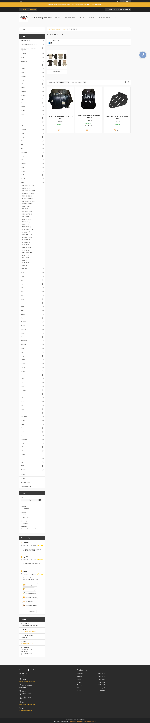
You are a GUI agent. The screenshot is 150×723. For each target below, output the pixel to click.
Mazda (23, 325)
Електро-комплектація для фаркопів (28, 48)
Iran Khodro (24, 268)
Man (22, 318)
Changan (23, 91)
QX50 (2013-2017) (27, 247)
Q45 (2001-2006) (27, 237)
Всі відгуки (32, 611)
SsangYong (24, 416)
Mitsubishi (23, 344)
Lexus (22, 306)
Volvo (22, 443)
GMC (22, 159)
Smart (22, 409)
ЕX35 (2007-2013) (27, 188)
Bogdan (23, 454)
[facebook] (49, 43)
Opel (22, 352)
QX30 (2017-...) (26, 245)
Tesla (22, 428)
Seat (22, 397)
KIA (22, 295)
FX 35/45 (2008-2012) (28, 198)
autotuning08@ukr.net (27, 643)
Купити (62, 130)
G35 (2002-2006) (27, 211)
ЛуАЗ (22, 466)
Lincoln (23, 314)
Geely (22, 156)
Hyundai (23, 178)
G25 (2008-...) (26, 209)
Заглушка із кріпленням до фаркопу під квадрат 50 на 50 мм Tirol (32, 549)
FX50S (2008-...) (26, 206)
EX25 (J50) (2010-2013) (29, 185)
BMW (22, 72)
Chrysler (23, 106)
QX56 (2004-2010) (27, 252)
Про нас (82, 17)
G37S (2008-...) (26, 216)
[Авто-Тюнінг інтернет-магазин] (23, 18)
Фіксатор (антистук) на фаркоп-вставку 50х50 (31, 564)
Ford (22, 148)
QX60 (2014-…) (26, 258)
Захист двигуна (57, 71)
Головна (57, 17)
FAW (22, 140)
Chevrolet (23, 103)
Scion (22, 394)
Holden (23, 171)
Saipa (22, 386)
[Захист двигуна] (57, 60)
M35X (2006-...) (26, 227)
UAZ (22, 435)
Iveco (22, 276)
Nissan (22, 348)
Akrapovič (23, 53)
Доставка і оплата (104, 17)
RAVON (23, 367)
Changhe (23, 95)
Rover (22, 375)
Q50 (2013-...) (26, 240)
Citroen (23, 110)
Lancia (22, 299)
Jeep (22, 287)
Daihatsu (23, 129)
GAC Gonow (24, 152)
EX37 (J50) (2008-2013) (29, 191)
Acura (22, 57)
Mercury (23, 333)
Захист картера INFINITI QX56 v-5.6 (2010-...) (89, 116)
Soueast (23, 413)
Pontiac (23, 359)
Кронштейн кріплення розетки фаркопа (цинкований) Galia (31, 578)
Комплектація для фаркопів (29, 44)
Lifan (22, 310)
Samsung (23, 390)
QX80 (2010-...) (26, 265)
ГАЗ (22, 462)
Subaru (23, 420)
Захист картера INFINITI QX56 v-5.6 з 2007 (61, 117)
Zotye (22, 451)
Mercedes (23, 329)
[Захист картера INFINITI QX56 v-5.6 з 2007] (60, 99)
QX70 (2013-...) (26, 263)
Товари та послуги (69, 17)
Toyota (23, 432)
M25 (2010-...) (26, 221)
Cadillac (23, 87)
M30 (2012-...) (26, 224)
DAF (22, 125)
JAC (22, 280)
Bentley (23, 68)
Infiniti (64, 29)
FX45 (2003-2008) (27, 203)
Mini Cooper (24, 340)
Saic (22, 382)
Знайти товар (96, 4)
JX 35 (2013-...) (26, 219)
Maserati (23, 321)
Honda (22, 175)
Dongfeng (23, 137)
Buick (22, 80)
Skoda (22, 401)
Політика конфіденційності (89, 721)
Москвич (23, 469)
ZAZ (22, 447)
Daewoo (23, 122)
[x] (51, 43)
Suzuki (22, 424)
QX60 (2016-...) (26, 260)
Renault (23, 371)
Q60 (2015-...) (26, 242)
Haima (22, 167)
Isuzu (22, 272)
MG (22, 337)
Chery (22, 99)
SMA (22, 405)
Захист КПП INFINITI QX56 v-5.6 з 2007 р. (117, 117)
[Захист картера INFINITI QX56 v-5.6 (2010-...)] (88, 99)
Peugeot (23, 356)
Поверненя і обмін (26, 486)
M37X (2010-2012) (27, 229)
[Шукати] (42, 29)
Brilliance (23, 76)
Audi (22, 65)
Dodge (22, 133)
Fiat (22, 144)
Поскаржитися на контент (75, 721)
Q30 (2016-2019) (27, 234)
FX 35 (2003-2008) (27, 196)
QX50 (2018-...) (26, 250)
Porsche (23, 363)
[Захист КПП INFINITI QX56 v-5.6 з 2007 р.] (117, 99)
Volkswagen (24, 439)
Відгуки (23, 478)
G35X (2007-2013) (27, 214)
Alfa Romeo (24, 61)
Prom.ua (83, 719)
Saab (22, 378)
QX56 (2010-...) (26, 255)
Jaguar (23, 284)
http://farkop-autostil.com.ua (27, 704)
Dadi (22, 118)
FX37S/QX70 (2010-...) (28, 201)
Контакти (91, 17)
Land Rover (24, 303)
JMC (22, 291)
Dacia (22, 114)
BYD (22, 84)
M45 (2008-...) (26, 232)
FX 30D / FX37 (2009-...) (28, 193)
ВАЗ (22, 458)
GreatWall (23, 163)
